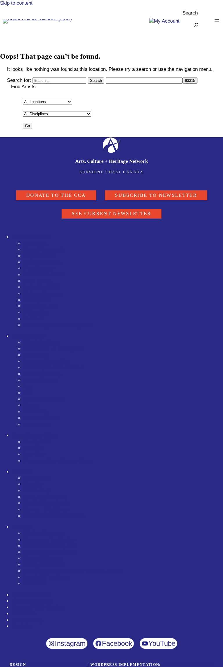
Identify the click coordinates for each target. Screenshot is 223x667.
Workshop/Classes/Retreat (52, 367)
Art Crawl (22, 472)
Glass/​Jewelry (38, 268)
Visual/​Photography (44, 249)
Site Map (21, 626)
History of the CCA (43, 564)
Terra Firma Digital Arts (57, 664)
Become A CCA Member (38, 607)
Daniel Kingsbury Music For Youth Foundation (72, 571)
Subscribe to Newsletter (156, 195)
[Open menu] (216, 21)
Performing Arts (40, 306)
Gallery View (37, 442)
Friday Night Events (44, 497)
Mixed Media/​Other (43, 274)
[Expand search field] (196, 25)
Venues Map (36, 490)
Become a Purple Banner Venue (57, 461)
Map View (33, 454)
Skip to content (16, 3)
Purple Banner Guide (34, 435)
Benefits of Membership (49, 552)
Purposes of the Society (49, 539)
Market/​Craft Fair (41, 287)
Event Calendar (28, 336)
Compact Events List (46, 361)
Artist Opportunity (42, 374)
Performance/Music (44, 399)
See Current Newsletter (111, 213)
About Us (22, 527)
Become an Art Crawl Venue (53, 516)
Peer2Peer (34, 583)
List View (33, 448)
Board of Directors (43, 558)
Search (190, 13)
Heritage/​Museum (42, 293)
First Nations (37, 424)
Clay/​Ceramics (39, 256)
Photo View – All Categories (53, 348)
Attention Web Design (187, 664)
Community (35, 411)
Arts (27, 386)
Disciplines (35, 243)
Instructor (33, 319)
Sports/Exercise (40, 380)
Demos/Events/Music (46, 503)
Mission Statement (43, 533)
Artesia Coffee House (46, 577)
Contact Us (24, 613)
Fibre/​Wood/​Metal (42, 262)
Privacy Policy (27, 620)
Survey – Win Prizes (45, 509)
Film (28, 393)
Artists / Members (31, 237)
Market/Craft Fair (41, 418)
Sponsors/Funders (31, 595)
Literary (31, 405)
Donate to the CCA (56, 195)
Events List (35, 355)
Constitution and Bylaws (49, 546)
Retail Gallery (38, 281)
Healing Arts (36, 300)
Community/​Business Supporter (57, 325)
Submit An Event (41, 342)
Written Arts (36, 312)
